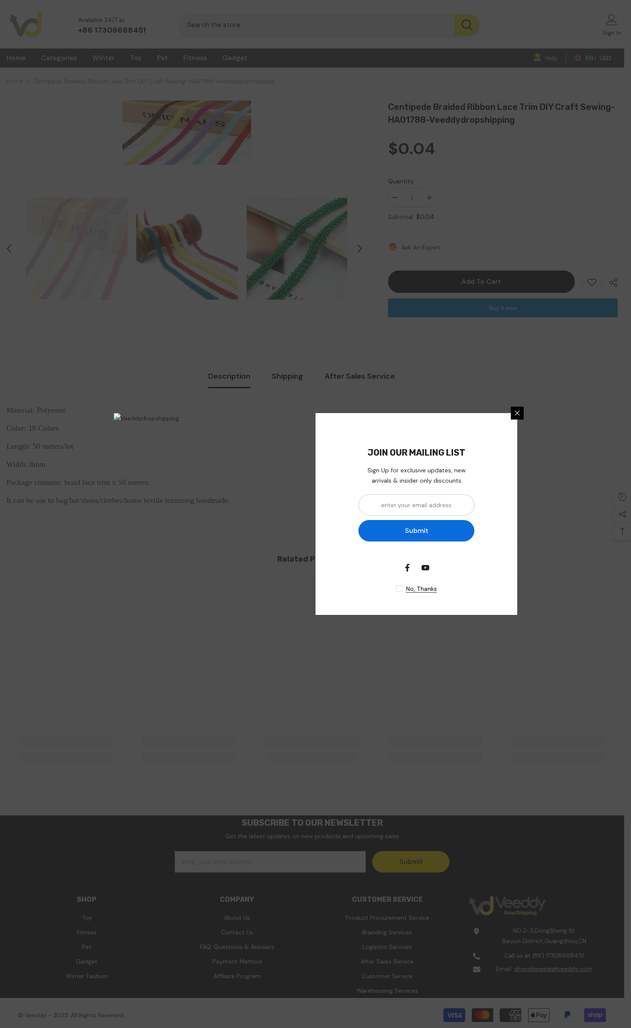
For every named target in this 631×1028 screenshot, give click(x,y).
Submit (416, 530)
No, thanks (421, 589)
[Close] (517, 413)
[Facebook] (407, 568)
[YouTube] (425, 568)
